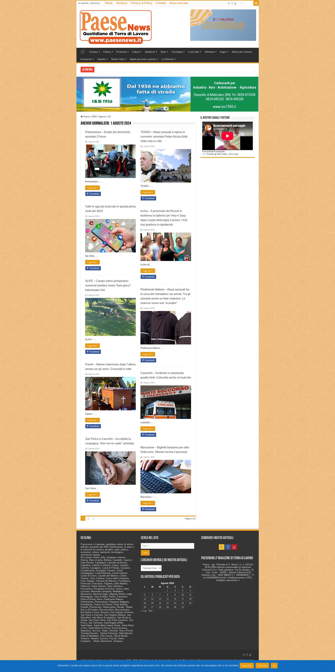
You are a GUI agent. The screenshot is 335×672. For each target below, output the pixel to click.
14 (160, 599)
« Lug (143, 610)
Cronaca (93, 52)
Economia (121, 52)
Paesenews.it (87, 544)
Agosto (102, 116)
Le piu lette (193, 52)
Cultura (135, 52)
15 (167, 599)
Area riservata (178, 3)
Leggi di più (247, 665)
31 (182, 607)
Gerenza (121, 3)
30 (175, 607)
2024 (94, 116)
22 (167, 603)
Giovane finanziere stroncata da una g (113, 69)
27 (152, 607)
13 (152, 599)
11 (190, 594)
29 (167, 607)
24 (182, 603)
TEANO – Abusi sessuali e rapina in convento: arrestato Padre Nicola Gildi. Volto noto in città (164, 137)
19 (145, 603)
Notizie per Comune (242, 52)
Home (109, 3)
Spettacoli (150, 52)
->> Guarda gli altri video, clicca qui (220, 154)
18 (190, 599)
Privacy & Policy (141, 3)
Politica (107, 52)
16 (175, 599)
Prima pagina (82, 51)
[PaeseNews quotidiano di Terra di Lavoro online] (115, 26)
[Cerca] (256, 3)
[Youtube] (235, 3)
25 (190, 603)
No (274, 665)
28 (160, 607)
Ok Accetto (262, 665)
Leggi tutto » (92, 188)
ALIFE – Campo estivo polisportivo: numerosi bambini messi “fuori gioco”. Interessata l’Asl (108, 285)
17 (182, 599)
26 (145, 607)
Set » (151, 610)
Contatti (161, 3)
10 (182, 594)
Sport (163, 52)
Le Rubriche (168, 59)
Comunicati (86, 59)
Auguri (223, 52)
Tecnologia (177, 52)
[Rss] (229, 3)
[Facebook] (232, 3)
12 (145, 599)
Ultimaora (209, 52)
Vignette (101, 59)
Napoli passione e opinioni (143, 59)
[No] (330, 666)
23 (175, 603)
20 (152, 603)
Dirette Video (117, 59)
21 (160, 603)
